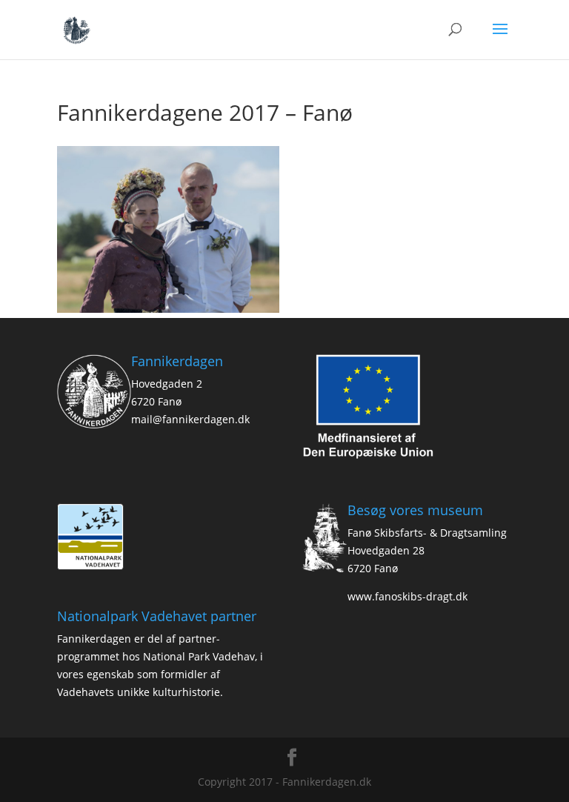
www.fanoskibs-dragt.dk (407, 596)
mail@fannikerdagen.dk (190, 419)
